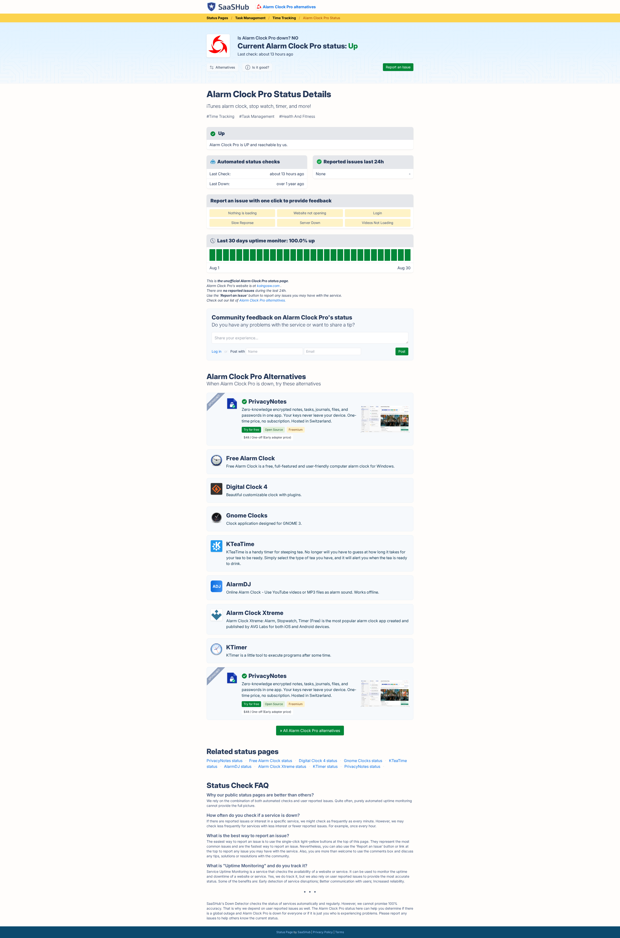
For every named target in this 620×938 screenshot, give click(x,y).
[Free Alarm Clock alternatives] (216, 460)
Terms (339, 932)
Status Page (284, 932)
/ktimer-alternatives (228, 641)
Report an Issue (398, 67)
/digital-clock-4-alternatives (236, 481)
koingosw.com (268, 286)
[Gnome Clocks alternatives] (216, 517)
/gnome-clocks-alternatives (236, 509)
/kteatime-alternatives (230, 538)
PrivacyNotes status (224, 760)
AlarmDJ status (237, 766)
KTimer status (325, 766)
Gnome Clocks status (363, 760)
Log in (217, 351)
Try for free (251, 429)
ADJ (217, 586)
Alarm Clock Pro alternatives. (262, 300)
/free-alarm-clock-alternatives (238, 452)
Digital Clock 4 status (318, 760)
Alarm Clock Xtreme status (282, 766)
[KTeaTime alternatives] (216, 546)
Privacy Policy (323, 932)
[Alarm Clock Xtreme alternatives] (216, 615)
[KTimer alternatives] (216, 649)
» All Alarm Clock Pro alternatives (310, 730)
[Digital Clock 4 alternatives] (216, 489)
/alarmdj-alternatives (229, 578)
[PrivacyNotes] (232, 403)
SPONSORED (214, 400)
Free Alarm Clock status (270, 760)
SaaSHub (304, 932)
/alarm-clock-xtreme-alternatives (241, 607)
